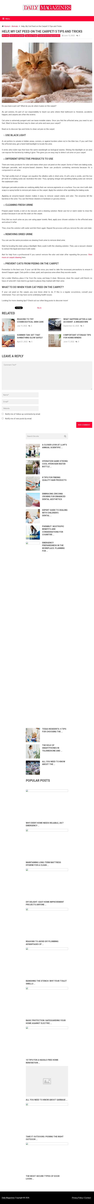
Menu (8, 19)
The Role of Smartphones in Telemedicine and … (52, 748)
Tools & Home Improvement (49, 36)
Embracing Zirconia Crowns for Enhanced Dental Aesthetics (53, 496)
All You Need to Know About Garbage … (46, 1100)
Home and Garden (17, 36)
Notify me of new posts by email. (18, 418)
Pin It (39, 308)
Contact (87, 1198)
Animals (5, 36)
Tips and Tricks (31, 36)
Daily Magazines (8, 1198)
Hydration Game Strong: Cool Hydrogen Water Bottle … (55, 464)
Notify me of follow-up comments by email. (22, 414)
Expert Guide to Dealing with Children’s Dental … (54, 513)
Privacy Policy (77, 1198)
